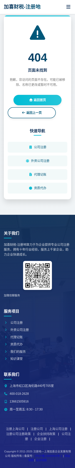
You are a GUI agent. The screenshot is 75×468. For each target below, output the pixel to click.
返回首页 (39, 100)
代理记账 (40, 174)
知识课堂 (16, 358)
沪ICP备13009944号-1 (48, 455)
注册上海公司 (15, 429)
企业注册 (40, 439)
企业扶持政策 (46, 434)
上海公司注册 (58, 429)
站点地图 (41, 460)
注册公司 (37, 429)
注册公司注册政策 (18, 434)
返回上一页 (34, 112)
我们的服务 (18, 351)
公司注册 (40, 147)
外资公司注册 (40, 160)
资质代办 (40, 188)
